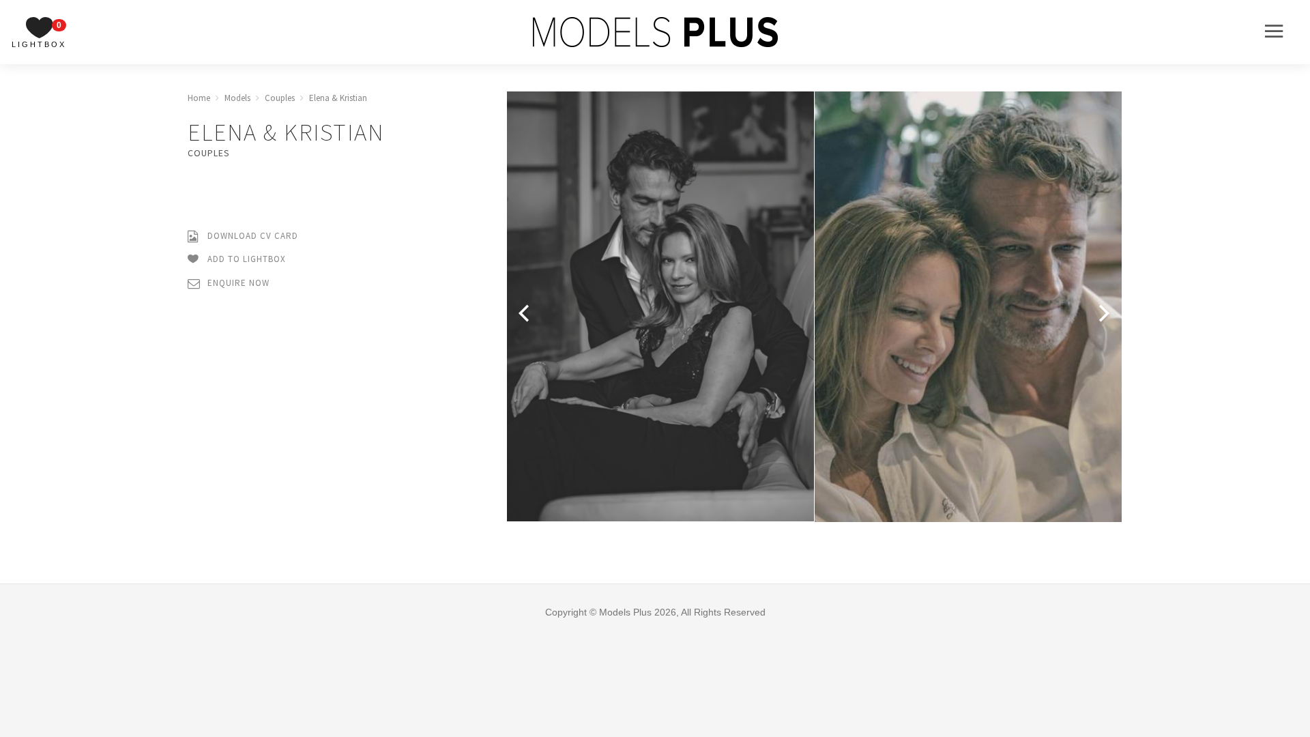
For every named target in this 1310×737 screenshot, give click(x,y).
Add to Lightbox (245, 259)
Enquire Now (237, 283)
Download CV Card (251, 236)
